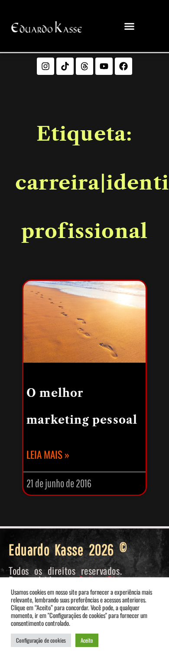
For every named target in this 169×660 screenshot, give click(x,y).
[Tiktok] (65, 66)
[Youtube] (104, 66)
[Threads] (84, 66)
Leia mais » (47, 454)
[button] (129, 26)
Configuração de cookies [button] (41, 640)
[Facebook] (123, 66)
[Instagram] (45, 66)
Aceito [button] (87, 640)
